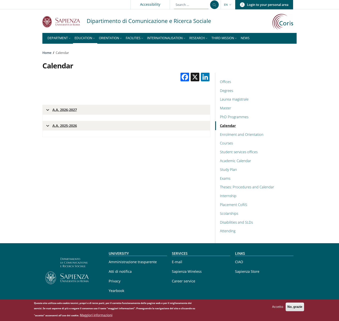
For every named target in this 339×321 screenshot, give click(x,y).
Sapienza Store (247, 271)
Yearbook (116, 290)
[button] (228, 4)
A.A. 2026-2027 (64, 109)
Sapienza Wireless (187, 271)
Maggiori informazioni (96, 315)
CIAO (239, 261)
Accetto (277, 307)
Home (46, 53)
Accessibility (150, 4)
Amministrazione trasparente (133, 261)
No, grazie (294, 306)
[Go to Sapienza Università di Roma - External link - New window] (64, 22)
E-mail (177, 261)
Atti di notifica (120, 271)
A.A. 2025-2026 (64, 125)
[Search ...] (214, 4)
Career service (183, 281)
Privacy (114, 281)
